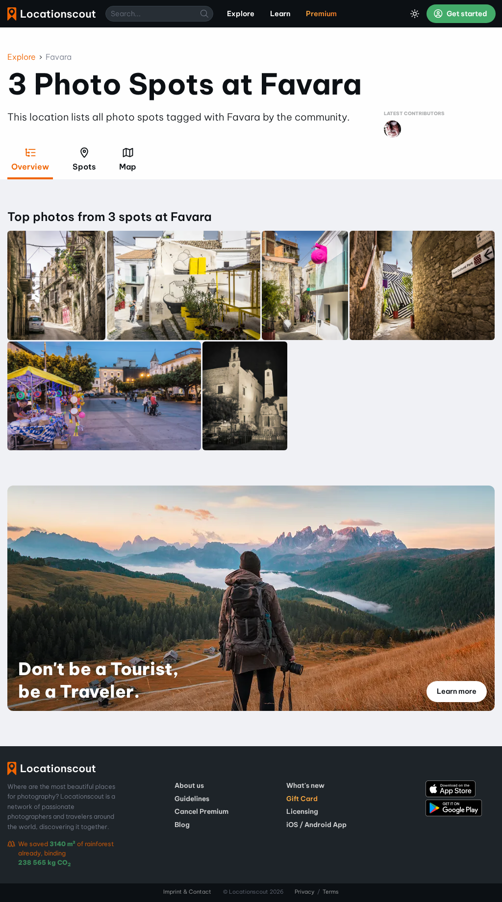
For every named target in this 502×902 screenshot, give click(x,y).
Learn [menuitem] (280, 13)
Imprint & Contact (187, 891)
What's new (305, 785)
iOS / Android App (316, 824)
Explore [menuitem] (240, 13)
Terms (331, 891)
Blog (182, 824)
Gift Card (302, 798)
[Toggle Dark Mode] (415, 13)
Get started (466, 13)
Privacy (304, 891)
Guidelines (192, 798)
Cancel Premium (201, 811)
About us (189, 785)
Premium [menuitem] (321, 13)
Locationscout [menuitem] (51, 14)
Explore (21, 57)
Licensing (302, 811)
